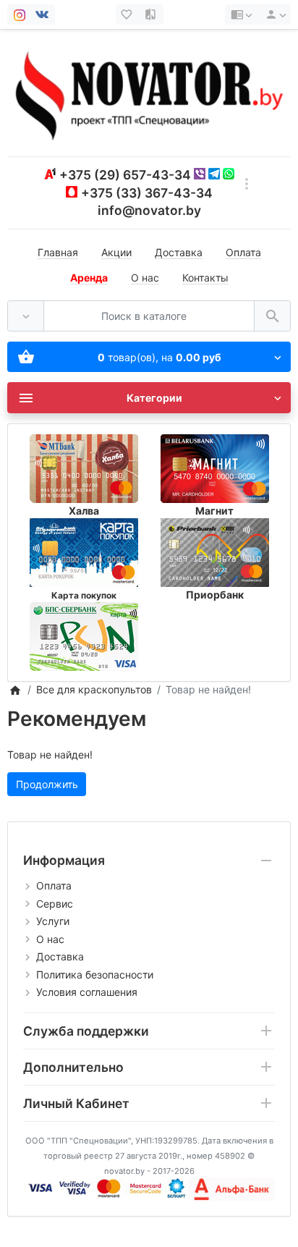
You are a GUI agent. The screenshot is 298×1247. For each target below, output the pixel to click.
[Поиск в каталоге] (272, 315)
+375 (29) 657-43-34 (125, 174)
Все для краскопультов (94, 689)
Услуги (52, 921)
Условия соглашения (86, 992)
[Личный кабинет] (273, 14)
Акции (116, 252)
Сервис (54, 903)
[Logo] (149, 92)
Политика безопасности (94, 974)
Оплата (243, 252)
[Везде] (25, 315)
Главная (58, 252)
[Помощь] (241, 14)
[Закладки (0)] (128, 14)
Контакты (205, 277)
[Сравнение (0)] (152, 14)
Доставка (179, 252)
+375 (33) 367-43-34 (147, 192)
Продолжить (47, 784)
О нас (145, 277)
